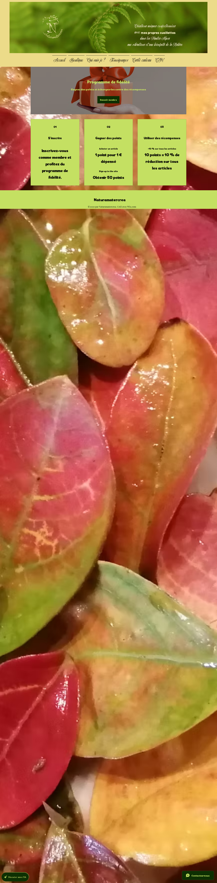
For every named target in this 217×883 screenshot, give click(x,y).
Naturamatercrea (110, 199)
